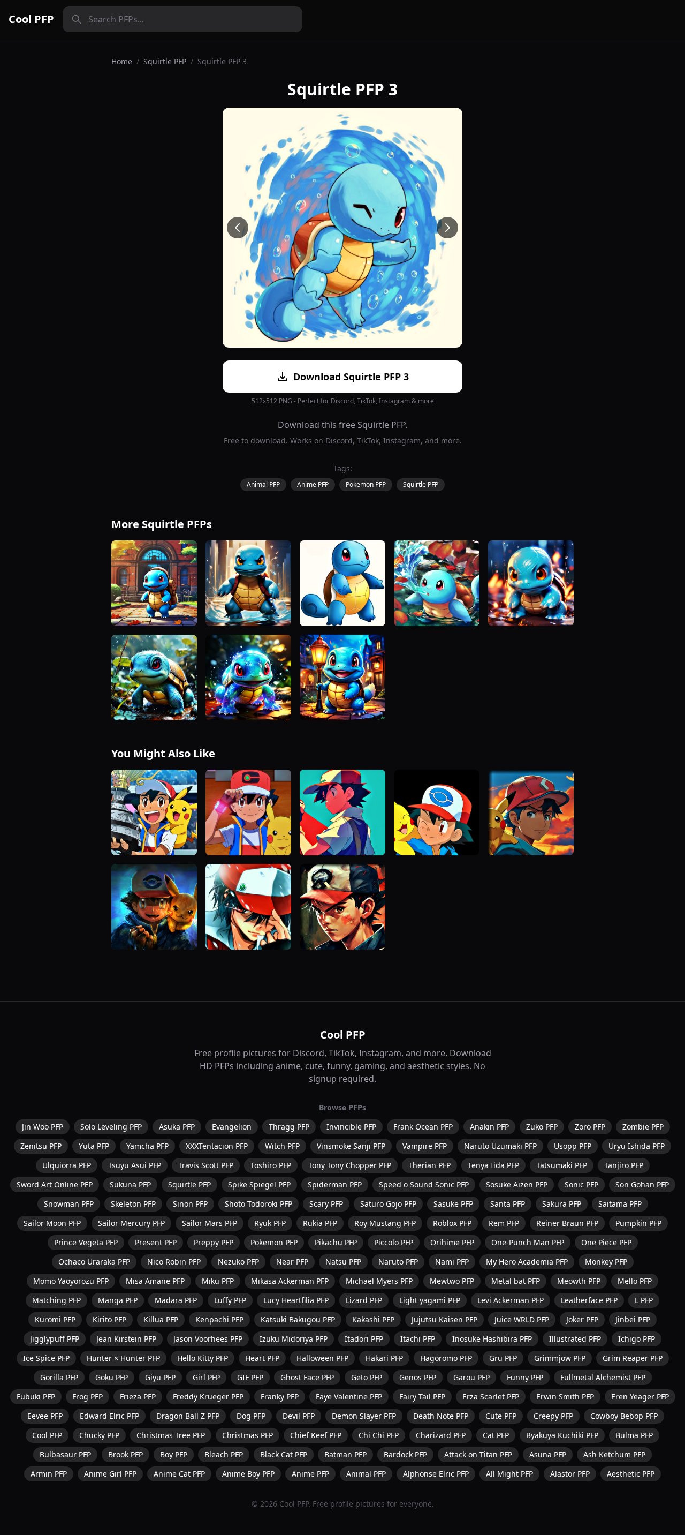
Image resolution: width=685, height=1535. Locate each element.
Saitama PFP (620, 1204)
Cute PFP (500, 1416)
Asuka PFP (177, 1127)
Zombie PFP (643, 1127)
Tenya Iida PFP (493, 1165)
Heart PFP (262, 1358)
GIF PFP (250, 1377)
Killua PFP (160, 1319)
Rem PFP (504, 1223)
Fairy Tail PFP (422, 1396)
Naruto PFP (398, 1261)
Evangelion (232, 1127)
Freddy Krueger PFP (208, 1396)
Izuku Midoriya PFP (294, 1339)
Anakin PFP (489, 1127)
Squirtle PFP (164, 61)
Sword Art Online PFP (55, 1184)
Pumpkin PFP (638, 1223)
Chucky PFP (99, 1435)
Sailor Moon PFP (52, 1223)
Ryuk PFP (270, 1223)
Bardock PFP (405, 1454)
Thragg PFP (289, 1127)
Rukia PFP (320, 1223)
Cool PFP (31, 19)
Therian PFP (429, 1165)
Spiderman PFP (335, 1184)
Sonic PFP (581, 1184)
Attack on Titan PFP (478, 1454)
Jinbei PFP (632, 1319)
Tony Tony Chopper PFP (349, 1165)
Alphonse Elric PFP (436, 1474)
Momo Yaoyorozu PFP (71, 1281)
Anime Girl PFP (110, 1474)
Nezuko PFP (238, 1261)
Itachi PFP (417, 1339)
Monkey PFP (606, 1261)
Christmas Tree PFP (170, 1435)
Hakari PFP (384, 1358)
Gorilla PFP (59, 1377)
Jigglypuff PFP (54, 1339)
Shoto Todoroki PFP (258, 1204)
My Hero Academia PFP (527, 1261)
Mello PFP (635, 1281)
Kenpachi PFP (219, 1319)
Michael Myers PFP (379, 1281)
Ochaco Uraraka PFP (94, 1261)
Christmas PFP (247, 1435)
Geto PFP (366, 1377)
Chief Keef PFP (315, 1435)
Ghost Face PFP (307, 1377)
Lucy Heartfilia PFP (296, 1300)
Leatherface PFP (589, 1300)
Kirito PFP (109, 1319)
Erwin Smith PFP (565, 1396)
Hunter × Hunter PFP (123, 1358)
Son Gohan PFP (642, 1184)
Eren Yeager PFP (640, 1396)
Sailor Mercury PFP (131, 1223)
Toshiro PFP (270, 1165)
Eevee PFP (45, 1416)
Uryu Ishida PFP (636, 1146)
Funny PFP (525, 1377)
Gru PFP (503, 1358)
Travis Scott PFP (205, 1165)
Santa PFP (507, 1204)
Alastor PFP (570, 1474)
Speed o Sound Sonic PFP (424, 1184)
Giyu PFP (160, 1377)
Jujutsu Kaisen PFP (444, 1319)
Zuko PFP (542, 1127)
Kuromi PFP (55, 1319)
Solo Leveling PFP (111, 1127)
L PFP (644, 1300)
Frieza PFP (138, 1396)
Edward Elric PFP (109, 1416)
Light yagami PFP (429, 1300)
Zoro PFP (590, 1127)
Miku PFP (218, 1281)
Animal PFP (263, 484)
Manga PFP (118, 1300)
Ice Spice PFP (46, 1358)
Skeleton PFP (133, 1204)
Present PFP (156, 1242)
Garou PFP (471, 1377)
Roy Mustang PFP (385, 1223)
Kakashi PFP (373, 1319)
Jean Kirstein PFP (126, 1339)
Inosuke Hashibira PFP (492, 1339)
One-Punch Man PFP (527, 1242)
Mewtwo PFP (452, 1281)
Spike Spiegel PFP (259, 1184)
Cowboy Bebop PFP (624, 1416)
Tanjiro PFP (623, 1165)
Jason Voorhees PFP (207, 1339)
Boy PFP (173, 1454)
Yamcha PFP (147, 1146)
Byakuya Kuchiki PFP (562, 1435)
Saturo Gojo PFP (388, 1204)
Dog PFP (251, 1416)
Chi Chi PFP (379, 1435)
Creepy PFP (553, 1416)
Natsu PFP (343, 1261)
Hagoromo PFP (446, 1358)
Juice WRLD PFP (521, 1319)
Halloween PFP (322, 1358)
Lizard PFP (364, 1300)
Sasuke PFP (453, 1204)
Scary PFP (326, 1204)
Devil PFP (299, 1416)
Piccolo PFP (393, 1242)
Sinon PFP (190, 1204)
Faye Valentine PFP (349, 1396)
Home (121, 61)
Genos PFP (417, 1377)
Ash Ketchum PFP (614, 1454)
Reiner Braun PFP (567, 1223)
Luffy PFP (230, 1300)
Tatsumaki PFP (561, 1165)
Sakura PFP (561, 1204)
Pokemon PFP (366, 484)
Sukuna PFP (130, 1184)
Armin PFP (49, 1474)
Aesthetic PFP (630, 1474)
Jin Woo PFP (42, 1127)
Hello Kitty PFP (202, 1358)
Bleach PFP (223, 1454)
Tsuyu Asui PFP (134, 1165)
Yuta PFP (94, 1146)
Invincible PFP (351, 1127)
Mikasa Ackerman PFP (290, 1281)
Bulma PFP (634, 1435)
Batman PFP (345, 1454)
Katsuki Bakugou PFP (298, 1319)
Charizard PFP (441, 1435)
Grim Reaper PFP (633, 1358)
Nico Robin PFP (174, 1261)
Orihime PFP (452, 1242)
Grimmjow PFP (559, 1358)
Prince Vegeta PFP (86, 1242)
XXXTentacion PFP (217, 1146)
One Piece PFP (606, 1242)
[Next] (447, 227)
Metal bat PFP (515, 1281)
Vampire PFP (424, 1146)
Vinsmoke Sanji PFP (351, 1146)
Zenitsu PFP (41, 1146)
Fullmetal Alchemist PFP (602, 1377)
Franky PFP (280, 1396)
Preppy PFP (213, 1242)
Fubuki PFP (36, 1396)
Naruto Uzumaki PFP (500, 1146)
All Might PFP (509, 1474)
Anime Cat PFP (179, 1474)
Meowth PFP (578, 1281)
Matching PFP (56, 1300)
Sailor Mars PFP (209, 1223)
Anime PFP (313, 484)
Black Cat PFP (283, 1454)
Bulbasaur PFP (65, 1454)
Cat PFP (496, 1435)
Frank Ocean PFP (423, 1127)
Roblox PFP (452, 1223)
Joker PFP (582, 1319)
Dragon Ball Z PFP (187, 1416)
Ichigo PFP (636, 1339)
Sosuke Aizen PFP (516, 1184)
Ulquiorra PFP (66, 1165)
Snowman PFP (69, 1204)
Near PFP (292, 1261)
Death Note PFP (440, 1416)
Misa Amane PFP (155, 1281)
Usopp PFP (572, 1146)
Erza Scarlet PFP (490, 1396)
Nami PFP (452, 1261)
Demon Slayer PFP (364, 1416)
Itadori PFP (364, 1339)
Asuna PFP (547, 1454)
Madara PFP (176, 1300)
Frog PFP (87, 1396)
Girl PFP (206, 1377)
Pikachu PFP (336, 1242)
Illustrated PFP (575, 1339)
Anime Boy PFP (248, 1474)
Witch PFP (282, 1146)
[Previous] (237, 227)
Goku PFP (111, 1377)
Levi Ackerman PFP (510, 1300)
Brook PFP (125, 1454)
